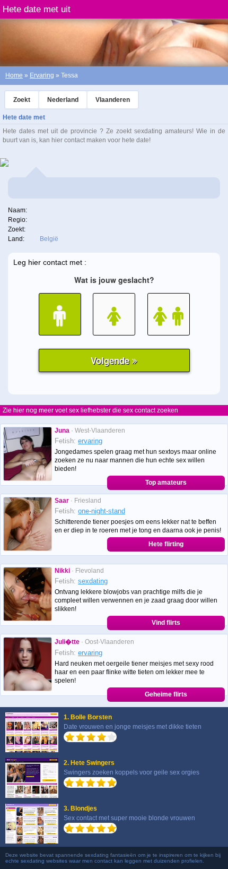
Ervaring (42, 75)
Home (14, 75)
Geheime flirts (166, 694)
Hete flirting (165, 544)
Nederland (62, 100)
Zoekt (21, 100)
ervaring (90, 441)
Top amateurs (166, 482)
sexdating (93, 581)
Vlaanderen (112, 100)
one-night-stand (101, 511)
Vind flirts (166, 622)
